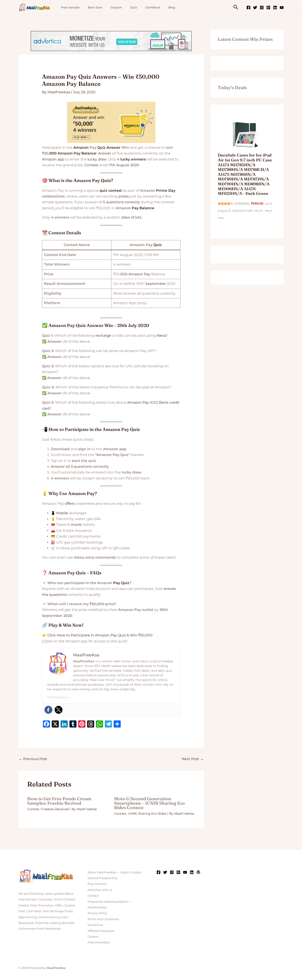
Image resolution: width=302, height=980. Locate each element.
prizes (124, 196)
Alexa (161, 335)
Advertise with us (100, 890)
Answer (104, 153)
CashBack (152, 7)
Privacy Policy (97, 913)
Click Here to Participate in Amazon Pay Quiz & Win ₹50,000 (100, 635)
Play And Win (97, 884)
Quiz (133, 7)
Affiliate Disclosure (101, 931)
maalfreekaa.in (58, 697)
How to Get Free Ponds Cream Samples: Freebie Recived (59, 801)
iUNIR (132, 814)
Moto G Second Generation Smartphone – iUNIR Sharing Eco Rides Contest (149, 803)
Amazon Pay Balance (76, 153)
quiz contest (110, 190)
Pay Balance (143, 208)
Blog (171, 7)
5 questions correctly (121, 202)
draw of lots (131, 217)
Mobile (62, 513)
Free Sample (70, 7)
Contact (93, 895)
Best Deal (95, 7)
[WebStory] (198, 872)
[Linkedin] (275, 8)
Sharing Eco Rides (152, 814)
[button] (236, 7)
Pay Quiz (121, 583)
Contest (91, 165)
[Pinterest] (268, 8)
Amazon (81, 147)
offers (70, 503)
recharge (103, 335)
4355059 (241, 203)
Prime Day (165, 190)
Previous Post (33, 759)
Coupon (116, 7)
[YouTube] (282, 8)
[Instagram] (262, 8)
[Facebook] (248, 8)
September (155, 284)
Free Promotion (99, 942)
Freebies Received (55, 809)
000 (53, 153)
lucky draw (97, 159)
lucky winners (133, 159)
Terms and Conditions (103, 919)
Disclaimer (95, 925)
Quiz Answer (108, 147)
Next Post (193, 759)
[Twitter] (255, 8)
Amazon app (53, 159)
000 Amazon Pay (135, 274)
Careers (93, 936)
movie (76, 524)
